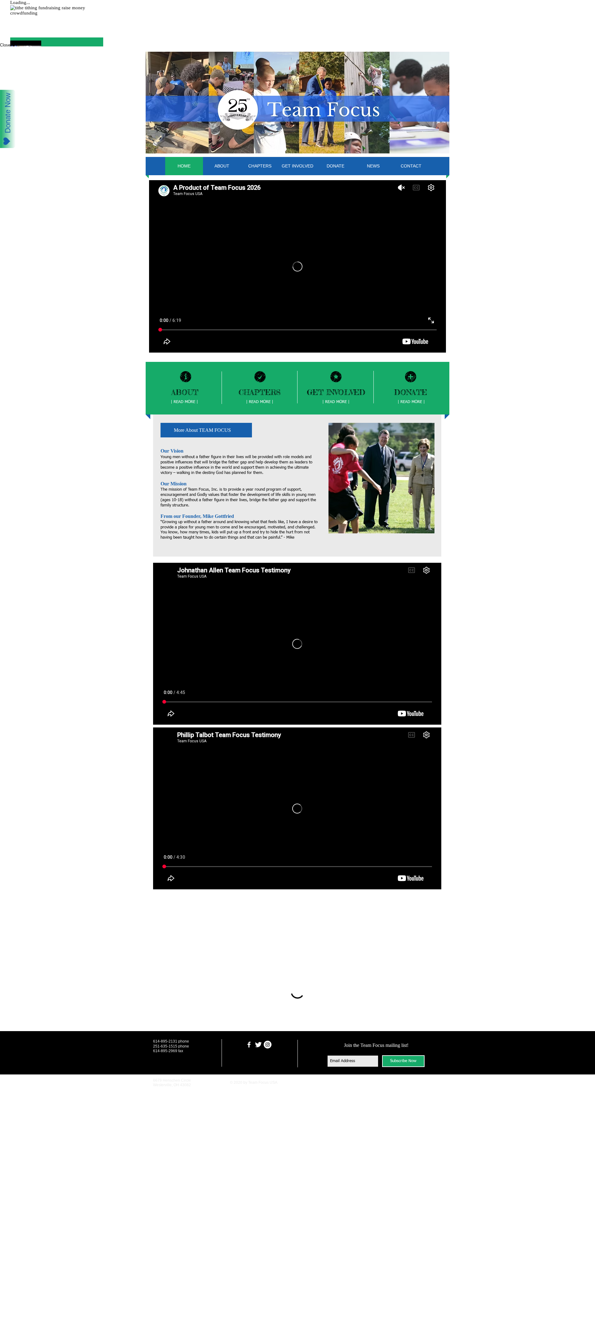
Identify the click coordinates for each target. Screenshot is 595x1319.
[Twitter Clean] (258, 1085)
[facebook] (249, 1085)
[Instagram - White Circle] (267, 1085)
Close (5, 45)
